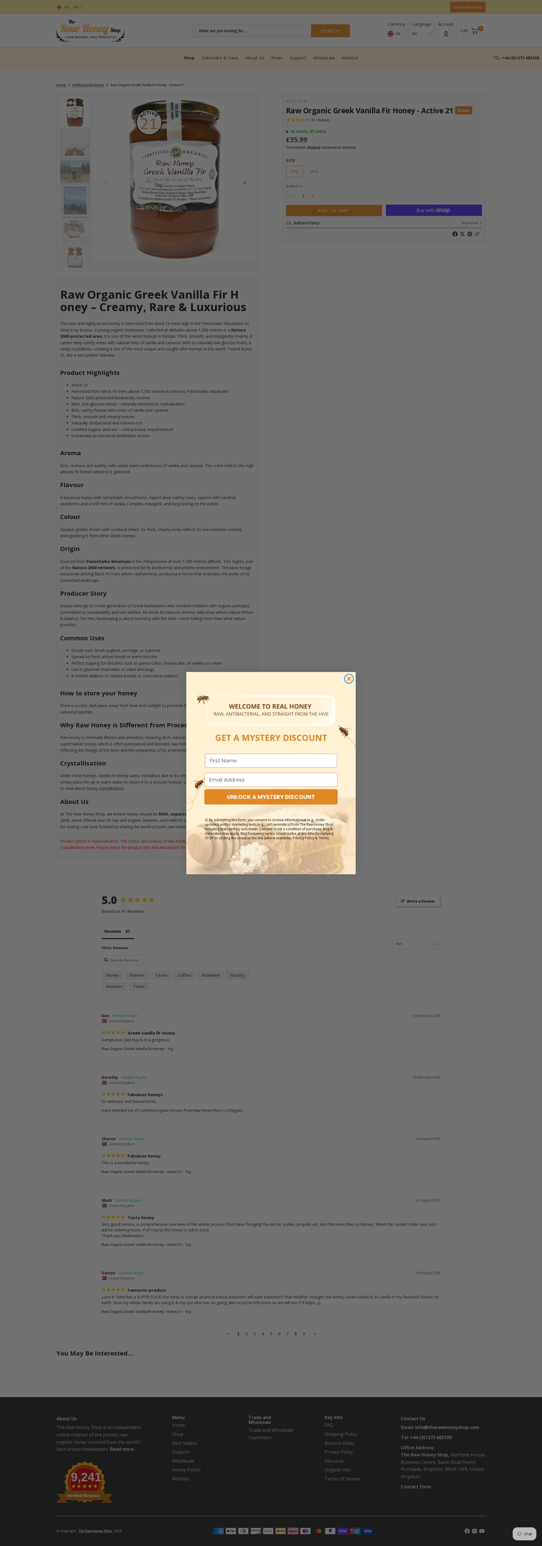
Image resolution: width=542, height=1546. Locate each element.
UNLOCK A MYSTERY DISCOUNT (271, 797)
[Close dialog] (348, 678)
